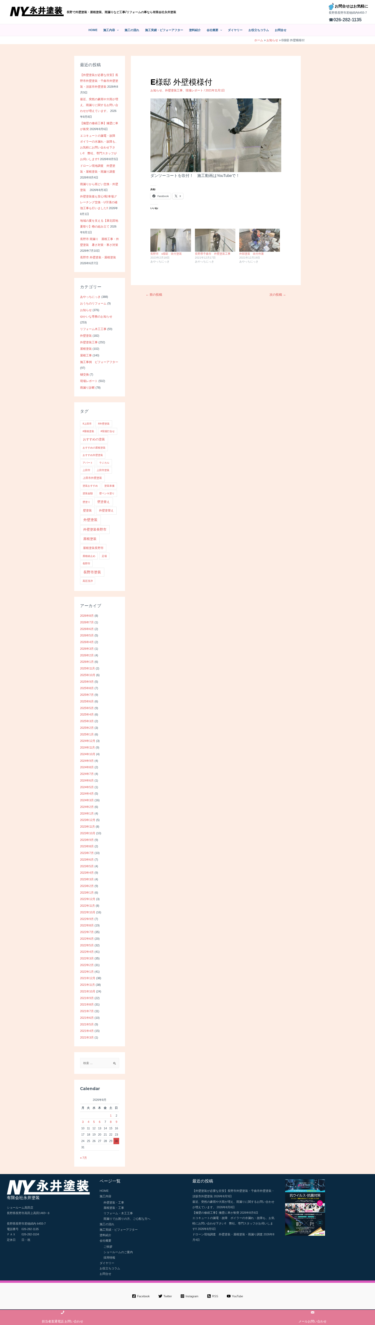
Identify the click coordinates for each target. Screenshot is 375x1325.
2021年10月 (87, 991)
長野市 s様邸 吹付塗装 (166, 253)
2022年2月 (87, 965)
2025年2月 (87, 727)
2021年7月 (87, 1011)
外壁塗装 (86, 335)
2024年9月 (87, 760)
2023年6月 (87, 859)
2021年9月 (87, 998)
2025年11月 (87, 668)
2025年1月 (87, 734)
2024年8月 (87, 767)
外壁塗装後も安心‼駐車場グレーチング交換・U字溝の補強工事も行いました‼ (98, 202)
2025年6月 (87, 701)
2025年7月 (87, 694)
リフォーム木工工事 (93, 329)
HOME (92, 30)
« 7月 (83, 1157)
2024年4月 (87, 793)
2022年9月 (87, 919)
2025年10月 (87, 675)
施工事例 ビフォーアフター (99, 362)
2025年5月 (87, 708)
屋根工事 (86, 355)
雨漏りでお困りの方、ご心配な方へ (127, 1218)
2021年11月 (87, 984)
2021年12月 (87, 978)
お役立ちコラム (258, 30)
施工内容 (109, 30)
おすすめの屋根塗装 (94, 447)
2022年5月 (87, 945)
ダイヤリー (235, 30)
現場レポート (89, 381)
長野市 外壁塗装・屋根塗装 (98, 257)
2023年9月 (87, 839)
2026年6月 (87, 629)
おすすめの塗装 (94, 439)
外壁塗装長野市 (94, 529)
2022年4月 (87, 951)
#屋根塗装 (88, 431)
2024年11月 (87, 747)
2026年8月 (87, 615)
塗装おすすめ (90, 485)
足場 (104, 556)
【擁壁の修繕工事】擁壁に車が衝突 (215, 1212)
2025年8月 (87, 688)
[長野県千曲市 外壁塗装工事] (215, 240)
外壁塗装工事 (89, 342)
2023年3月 (87, 879)
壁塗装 (87, 510)
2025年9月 (87, 681)
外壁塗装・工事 (114, 1202)
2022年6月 (87, 938)
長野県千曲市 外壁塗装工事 (212, 253)
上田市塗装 (103, 470)
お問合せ (281, 30)
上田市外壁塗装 (92, 477)
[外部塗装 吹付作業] (259, 240)
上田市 (86, 470)
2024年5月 (87, 787)
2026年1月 (87, 661)
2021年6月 (87, 1017)
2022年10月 (87, 912)
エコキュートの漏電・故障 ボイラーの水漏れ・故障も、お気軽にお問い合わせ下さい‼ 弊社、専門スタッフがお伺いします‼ (99, 147)
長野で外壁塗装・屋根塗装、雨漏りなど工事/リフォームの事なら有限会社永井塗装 (121, 12)
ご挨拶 (108, 1246)
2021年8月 (87, 1004)
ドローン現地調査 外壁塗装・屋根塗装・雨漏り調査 (227, 1234)
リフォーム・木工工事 (118, 1213)
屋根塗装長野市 (93, 548)
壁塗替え (103, 501)
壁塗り (86, 502)
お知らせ (86, 310)
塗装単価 (109, 485)
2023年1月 (87, 892)
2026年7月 (87, 622)
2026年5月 (87, 635)
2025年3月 (87, 721)
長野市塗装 (92, 572)
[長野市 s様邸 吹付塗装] (170, 240)
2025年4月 (87, 714)
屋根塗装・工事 (114, 1207)
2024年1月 (87, 813)
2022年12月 (87, 899)
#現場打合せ (108, 431)
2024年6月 (87, 780)
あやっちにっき (90, 296)
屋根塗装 (86, 348)
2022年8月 (87, 925)
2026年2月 (87, 655)
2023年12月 (87, 820)
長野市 (86, 563)
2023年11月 (87, 826)
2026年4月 (87, 642)
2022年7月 (87, 932)
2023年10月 (87, 833)
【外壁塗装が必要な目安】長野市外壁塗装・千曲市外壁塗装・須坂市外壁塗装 (99, 80)
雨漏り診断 (87, 387)
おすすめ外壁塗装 (93, 455)
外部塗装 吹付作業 (251, 253)
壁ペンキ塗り (106, 493)
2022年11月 (87, 905)
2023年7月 (87, 853)
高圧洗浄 (88, 580)
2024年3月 (87, 800)
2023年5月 (87, 866)
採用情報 (109, 1257)
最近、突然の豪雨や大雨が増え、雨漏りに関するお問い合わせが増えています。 (99, 104)
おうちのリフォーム (93, 303)
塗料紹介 (195, 30)
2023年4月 (87, 872)
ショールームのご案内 (118, 1252)
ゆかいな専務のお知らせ (96, 316)
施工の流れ (132, 30)
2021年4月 (87, 1030)
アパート (88, 462)
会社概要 (212, 30)
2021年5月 (87, 1024)
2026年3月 (87, 648)
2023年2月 (87, 886)
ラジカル (104, 462)
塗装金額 (88, 493)
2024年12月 (87, 740)
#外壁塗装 (104, 423)
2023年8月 (87, 846)
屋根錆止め (89, 556)
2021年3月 (87, 1037)
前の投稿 (154, 294)
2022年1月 (87, 971)
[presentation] (117, 30)
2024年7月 (87, 773)
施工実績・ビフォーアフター (164, 30)
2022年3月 (87, 958)
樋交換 (84, 374)
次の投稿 (278, 294)
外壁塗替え (106, 510)
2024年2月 (87, 806)
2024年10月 (87, 754)
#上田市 (87, 423)
